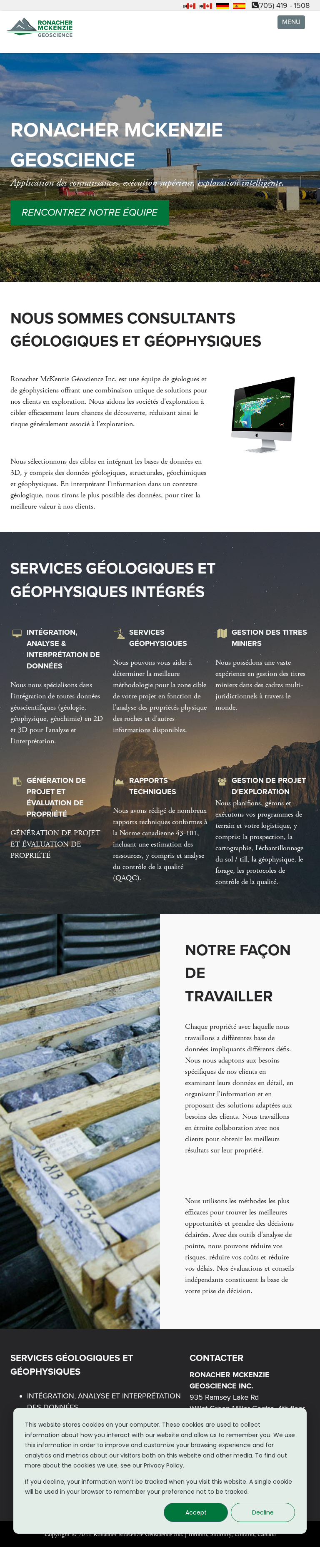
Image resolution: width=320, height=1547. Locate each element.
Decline (263, 1512)
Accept (196, 1512)
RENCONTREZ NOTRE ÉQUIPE (90, 212)
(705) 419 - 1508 (284, 5)
